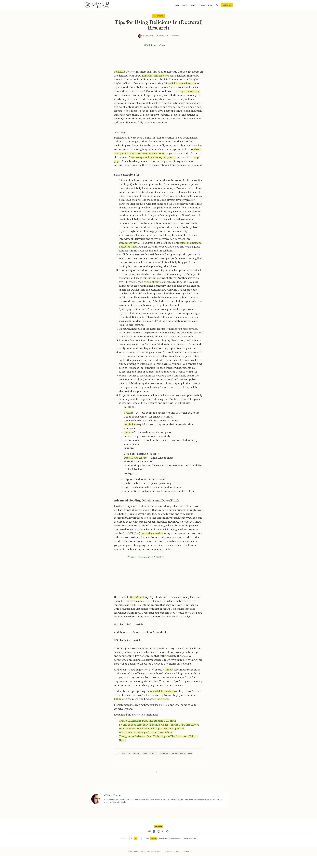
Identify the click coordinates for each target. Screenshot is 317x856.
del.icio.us (119, 71)
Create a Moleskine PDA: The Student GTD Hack (147, 720)
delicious (136, 753)
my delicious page (190, 91)
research (153, 753)
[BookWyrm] (158, 832)
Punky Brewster (176, 838)
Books (194, 5)
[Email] (149, 832)
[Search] (217, 5)
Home (176, 5)
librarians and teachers (155, 75)
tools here (162, 699)
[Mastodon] (154, 832)
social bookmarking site (182, 83)
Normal (153, 838)
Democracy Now (128, 243)
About (185, 5)
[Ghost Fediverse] (163, 832)
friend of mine (152, 282)
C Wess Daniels (148, 36)
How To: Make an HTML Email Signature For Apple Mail (152, 728)
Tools (202, 5)
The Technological (178, 753)
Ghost (177, 852)
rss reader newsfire (152, 533)
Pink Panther (163, 838)
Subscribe (227, 5)
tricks (190, 753)
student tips (164, 753)
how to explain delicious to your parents (153, 157)
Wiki (210, 5)
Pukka (117, 699)
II (131, 838)
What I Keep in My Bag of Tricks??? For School (146, 732)
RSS (187, 851)
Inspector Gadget (190, 838)
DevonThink (137, 597)
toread (128, 432)
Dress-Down (131, 457)
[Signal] (167, 832)
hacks (145, 753)
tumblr (169, 669)
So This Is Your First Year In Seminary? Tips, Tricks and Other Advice (159, 724)
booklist (128, 412)
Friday (143, 457)
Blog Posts (158, 16)
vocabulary (130, 424)
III (135, 838)
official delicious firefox (163, 691)
